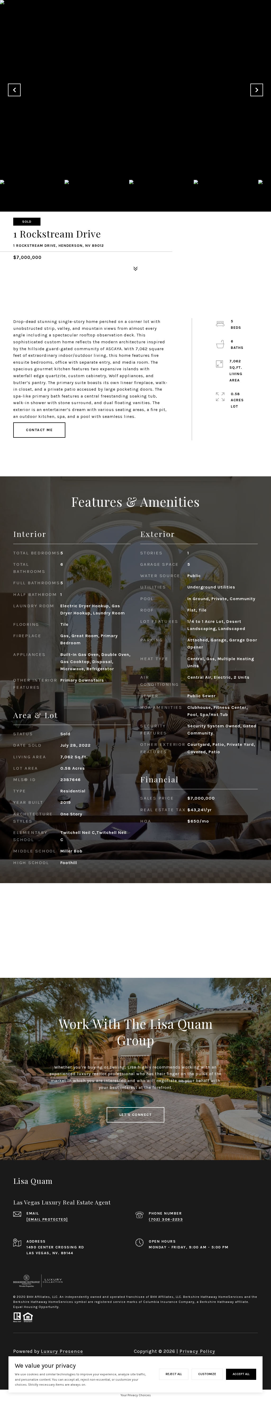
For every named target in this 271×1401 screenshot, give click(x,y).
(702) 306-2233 (166, 1219)
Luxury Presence (62, 1351)
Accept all (241, 1374)
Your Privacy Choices (135, 1395)
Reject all (174, 1374)
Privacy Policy (197, 1351)
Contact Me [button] (39, 430)
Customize (207, 1374)
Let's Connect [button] (135, 1114)
